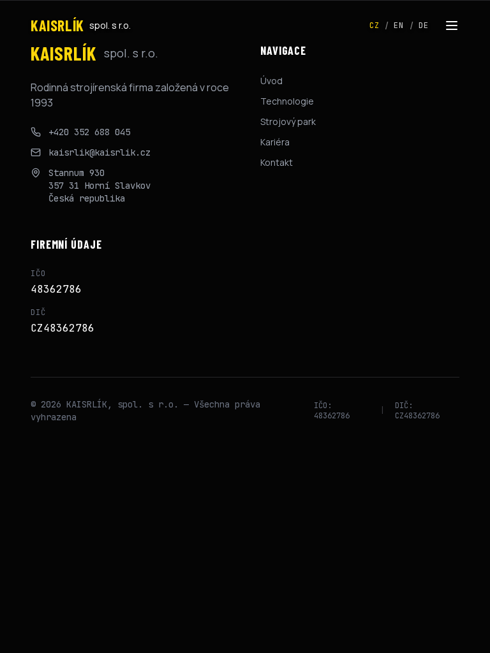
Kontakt (276, 162)
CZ (374, 25)
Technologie (287, 101)
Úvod (271, 81)
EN (399, 25)
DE (424, 25)
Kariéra (275, 142)
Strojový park (288, 121)
